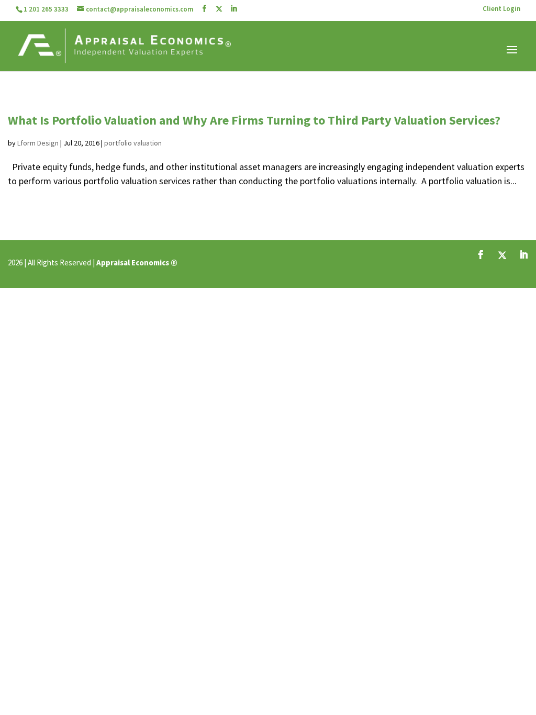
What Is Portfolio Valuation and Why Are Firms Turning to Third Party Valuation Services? (254, 120)
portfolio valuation (133, 143)
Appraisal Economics (132, 262)
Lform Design (38, 143)
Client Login (501, 9)
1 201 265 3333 (46, 9)
